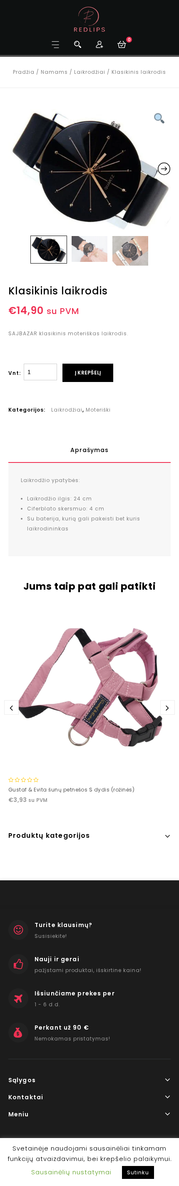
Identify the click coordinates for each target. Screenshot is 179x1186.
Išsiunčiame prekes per (75, 993)
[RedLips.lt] (89, 19)
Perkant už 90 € (62, 1027)
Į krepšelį (88, 372)
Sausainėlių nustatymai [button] (71, 1172)
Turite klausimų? (63, 925)
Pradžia (24, 71)
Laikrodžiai (89, 71)
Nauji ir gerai (57, 959)
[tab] (89, 450)
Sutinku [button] (138, 1172)
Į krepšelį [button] (89, 761)
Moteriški (98, 409)
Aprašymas (89, 450)
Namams (54, 71)
